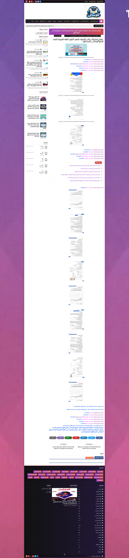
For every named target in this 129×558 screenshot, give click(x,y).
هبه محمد (41, 146)
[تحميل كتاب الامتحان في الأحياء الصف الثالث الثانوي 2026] (45, 74)
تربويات (54, 21)
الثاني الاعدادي (89, 474)
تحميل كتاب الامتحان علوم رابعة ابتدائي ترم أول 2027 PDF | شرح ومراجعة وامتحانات (84, 177)
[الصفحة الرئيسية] (101, 21)
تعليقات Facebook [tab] (98, 457)
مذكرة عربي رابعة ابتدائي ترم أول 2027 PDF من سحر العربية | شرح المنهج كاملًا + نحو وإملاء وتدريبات (80, 174)
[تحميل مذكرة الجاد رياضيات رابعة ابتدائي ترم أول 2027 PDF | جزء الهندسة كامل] (43, 116)
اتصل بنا (86, 1)
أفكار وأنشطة (91, 471)
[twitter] (38, 1)
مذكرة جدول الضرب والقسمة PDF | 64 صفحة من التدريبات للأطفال (87, 171)
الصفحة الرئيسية (100, 1)
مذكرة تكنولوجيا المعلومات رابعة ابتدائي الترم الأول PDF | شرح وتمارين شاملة (85, 180)
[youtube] (36, 1)
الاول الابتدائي (82, 471)
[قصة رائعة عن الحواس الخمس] (45, 41)
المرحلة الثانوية (75, 21)
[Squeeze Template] (102, 556)
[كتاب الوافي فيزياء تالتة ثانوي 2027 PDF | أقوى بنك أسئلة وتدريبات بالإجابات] (43, 98)
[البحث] (27, 2)
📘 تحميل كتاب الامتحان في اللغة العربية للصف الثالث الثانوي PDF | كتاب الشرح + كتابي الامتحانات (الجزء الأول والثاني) (34, 64)
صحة (32, 21)
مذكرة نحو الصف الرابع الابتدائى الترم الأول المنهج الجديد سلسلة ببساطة (85, 409)
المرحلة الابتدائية (94, 21)
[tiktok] (34, 1)
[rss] (30, 1)
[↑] (64, 554)
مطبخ (30, 477)
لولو (42, 152)
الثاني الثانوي (79, 474)
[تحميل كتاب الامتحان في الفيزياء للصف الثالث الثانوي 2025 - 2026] (45, 83)
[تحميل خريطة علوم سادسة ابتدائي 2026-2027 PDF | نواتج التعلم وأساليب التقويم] (43, 125)
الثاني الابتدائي (98, 474)
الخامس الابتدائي (70, 474)
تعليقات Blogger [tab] (89, 458)
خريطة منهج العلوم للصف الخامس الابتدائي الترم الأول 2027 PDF (33, 134)
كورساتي (88, 556)
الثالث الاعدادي (46, 471)
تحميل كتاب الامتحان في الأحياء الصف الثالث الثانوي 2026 (35, 75)
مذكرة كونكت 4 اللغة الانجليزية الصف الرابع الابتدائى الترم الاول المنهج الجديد (77, 427)
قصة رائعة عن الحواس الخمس (35, 42)
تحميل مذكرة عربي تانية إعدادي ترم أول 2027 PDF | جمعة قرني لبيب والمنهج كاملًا (29, 26)
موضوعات (60, 21)
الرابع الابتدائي (73, 36)
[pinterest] (32, 1)
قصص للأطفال (42, 21)
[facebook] (40, 1)
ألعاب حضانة (41, 474)
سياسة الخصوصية (92, 1)
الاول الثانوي (64, 471)
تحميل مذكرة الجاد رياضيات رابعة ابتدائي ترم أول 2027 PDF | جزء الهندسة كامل (84, 165)
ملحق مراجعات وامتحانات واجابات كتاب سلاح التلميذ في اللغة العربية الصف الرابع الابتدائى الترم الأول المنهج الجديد (76, 430)
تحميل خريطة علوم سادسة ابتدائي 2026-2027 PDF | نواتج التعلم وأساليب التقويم (36, 125)
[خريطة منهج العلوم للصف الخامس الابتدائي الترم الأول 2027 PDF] (43, 134)
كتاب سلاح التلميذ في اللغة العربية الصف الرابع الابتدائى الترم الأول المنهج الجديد (82, 425)
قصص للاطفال (44, 477)
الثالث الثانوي (37, 471)
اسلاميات (99, 471)
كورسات (36, 477)
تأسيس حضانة (66, 21)
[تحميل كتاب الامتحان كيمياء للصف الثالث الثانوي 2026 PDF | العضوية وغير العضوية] (45, 51)
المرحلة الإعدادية (85, 21)
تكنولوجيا (49, 21)
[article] (63, 446)
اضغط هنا (86, 59)
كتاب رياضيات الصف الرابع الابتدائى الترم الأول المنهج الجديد (88, 406)
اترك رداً (41, 149)
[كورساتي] (93, 11)
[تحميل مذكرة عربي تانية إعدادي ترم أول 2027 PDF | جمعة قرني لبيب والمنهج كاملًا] (43, 106)
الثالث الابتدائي (55, 471)
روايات (36, 21)
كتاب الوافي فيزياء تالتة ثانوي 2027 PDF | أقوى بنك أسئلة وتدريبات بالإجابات (64, 26)
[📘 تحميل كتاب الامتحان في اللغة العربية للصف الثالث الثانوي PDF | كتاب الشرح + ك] (45, 62)
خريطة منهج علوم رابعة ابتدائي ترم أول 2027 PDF (90, 168)
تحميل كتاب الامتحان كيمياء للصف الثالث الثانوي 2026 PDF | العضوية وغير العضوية (34, 52)
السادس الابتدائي (50, 474)
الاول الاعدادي (73, 471)
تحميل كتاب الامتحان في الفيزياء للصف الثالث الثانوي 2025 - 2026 (34, 84)
